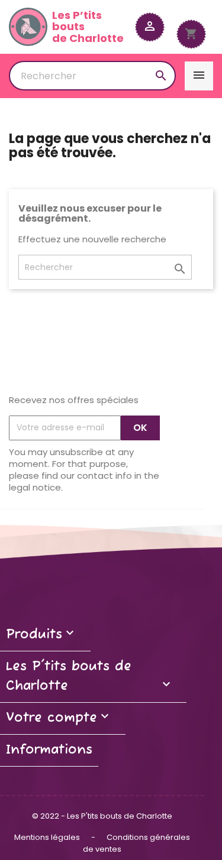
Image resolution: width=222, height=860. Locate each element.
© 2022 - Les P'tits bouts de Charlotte (102, 816)
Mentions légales (48, 837)
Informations (49, 750)
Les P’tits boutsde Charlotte (88, 27)
